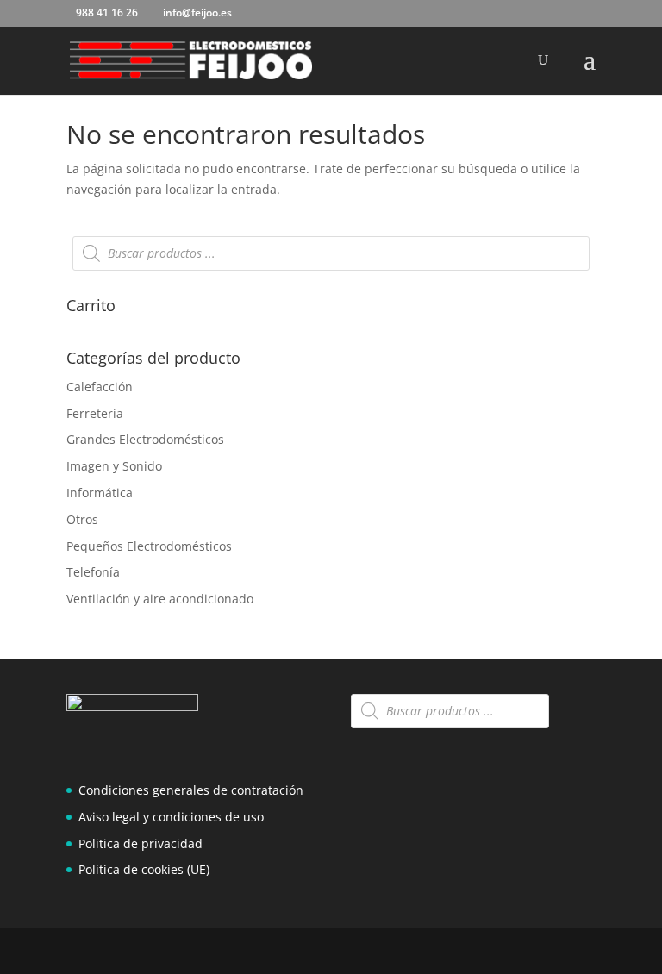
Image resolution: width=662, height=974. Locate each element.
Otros (82, 519)
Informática (99, 492)
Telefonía (93, 572)
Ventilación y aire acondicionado (159, 598)
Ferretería (94, 413)
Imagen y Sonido (114, 466)
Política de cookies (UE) (143, 869)
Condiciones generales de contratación (190, 790)
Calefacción (99, 386)
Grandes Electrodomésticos (145, 439)
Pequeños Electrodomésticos (149, 546)
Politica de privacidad (140, 843)
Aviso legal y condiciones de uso (171, 817)
